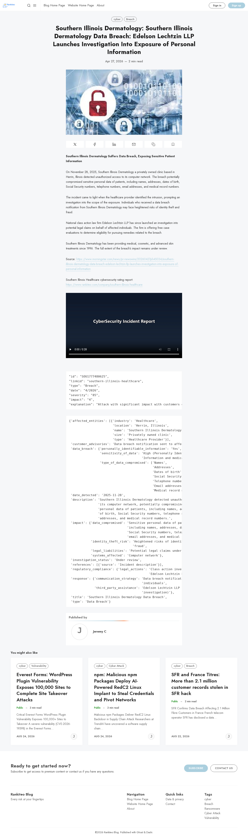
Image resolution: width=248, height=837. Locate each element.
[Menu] (35, 5)
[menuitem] (54, 5)
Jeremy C (99, 631)
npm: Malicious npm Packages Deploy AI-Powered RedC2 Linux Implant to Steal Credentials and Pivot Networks (124, 687)
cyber (117, 19)
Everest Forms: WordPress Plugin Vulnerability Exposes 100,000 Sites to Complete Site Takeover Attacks (44, 687)
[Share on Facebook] (95, 144)
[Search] (29, 5)
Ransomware (212, 809)
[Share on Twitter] (75, 144)
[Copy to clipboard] (153, 144)
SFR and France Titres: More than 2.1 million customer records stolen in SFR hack (199, 684)
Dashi (149, 832)
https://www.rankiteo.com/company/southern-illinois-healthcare (104, 285)
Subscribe (196, 768)
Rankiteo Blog (111, 832)
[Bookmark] (173, 144)
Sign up (236, 5)
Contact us (224, 768)
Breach (130, 19)
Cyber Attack (116, 666)
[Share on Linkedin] (114, 144)
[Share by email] (134, 144)
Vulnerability (38, 666)
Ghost (140, 832)
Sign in (217, 5)
